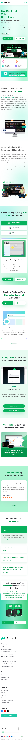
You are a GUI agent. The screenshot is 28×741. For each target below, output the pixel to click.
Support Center (4, 674)
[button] (12, 505)
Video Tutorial (14, 410)
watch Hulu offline (18, 164)
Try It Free (8, 38)
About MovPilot (4, 690)
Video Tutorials (4, 679)
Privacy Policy (4, 695)
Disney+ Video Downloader (7, 654)
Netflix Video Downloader (6, 649)
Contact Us (3, 682)
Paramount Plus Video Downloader (8, 661)
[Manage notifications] (3, 732)
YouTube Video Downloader (7, 666)
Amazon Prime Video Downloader (8, 651)
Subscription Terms (5, 702)
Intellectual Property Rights (7, 700)
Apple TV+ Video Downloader (7, 663)
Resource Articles (5, 677)
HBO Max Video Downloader (7, 656)
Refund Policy (4, 692)
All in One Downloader (6, 646)
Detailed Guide (14, 406)
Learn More (22, 75)
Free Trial (9, 279)
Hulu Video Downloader (6, 659)
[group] (14, 444)
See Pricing (21, 38)
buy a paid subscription (10, 539)
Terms (2, 697)
